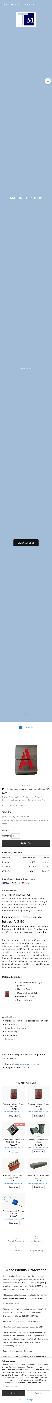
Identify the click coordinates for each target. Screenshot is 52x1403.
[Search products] (47, 81)
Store (4, 797)
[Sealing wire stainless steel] (38, 1129)
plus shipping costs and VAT (15, 816)
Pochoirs (27, 797)
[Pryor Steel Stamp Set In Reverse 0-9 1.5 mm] (13, 1165)
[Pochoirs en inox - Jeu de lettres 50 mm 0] (26, 759)
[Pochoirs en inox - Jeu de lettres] (38, 1093)
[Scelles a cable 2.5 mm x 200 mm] (13, 1201)
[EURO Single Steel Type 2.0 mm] (38, 1165)
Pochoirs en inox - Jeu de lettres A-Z (27, 800)
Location (15, 4)
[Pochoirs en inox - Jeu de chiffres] (13, 1093)
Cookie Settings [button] (26, 1399)
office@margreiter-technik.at (26, 1064)
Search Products (16, 1241)
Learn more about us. (11, 1386)
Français (15, 797)
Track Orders (16, 1250)
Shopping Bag (36, 1250)
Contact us (29, 4)
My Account (36, 1241)
